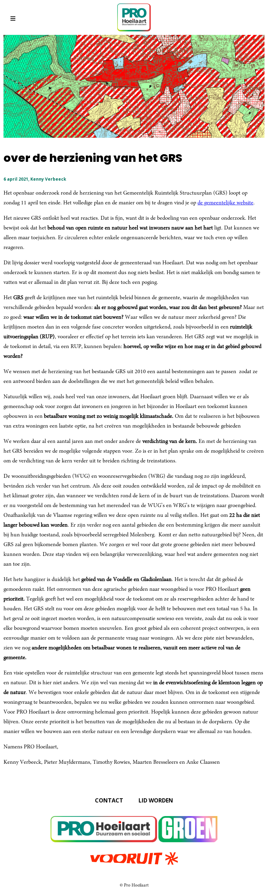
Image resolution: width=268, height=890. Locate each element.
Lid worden (156, 800)
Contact (109, 800)
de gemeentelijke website (225, 203)
